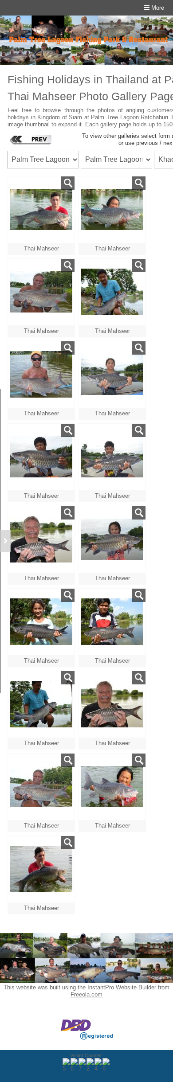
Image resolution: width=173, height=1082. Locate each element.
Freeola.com (86, 994)
